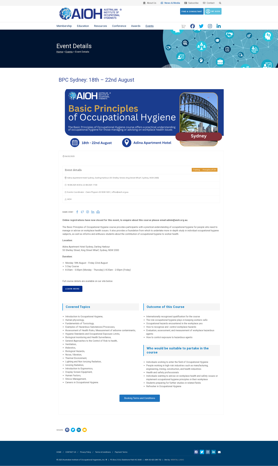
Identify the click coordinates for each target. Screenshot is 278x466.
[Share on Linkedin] (79, 430)
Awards (135, 26)
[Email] (84, 430)
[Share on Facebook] (67, 430)
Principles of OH (209, 169)
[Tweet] (73, 430)
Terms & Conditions (103, 452)
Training (196, 169)
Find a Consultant (192, 12)
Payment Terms (121, 452)
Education (83, 26)
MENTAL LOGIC (177, 460)
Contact (210, 3)
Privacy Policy (85, 452)
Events (150, 26)
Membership (64, 26)
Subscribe (193, 3)
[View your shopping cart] (183, 26)
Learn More (72, 289)
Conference (119, 26)
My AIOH (215, 11)
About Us (151, 3)
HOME (58, 452)
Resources (100, 26)
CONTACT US (70, 452)
